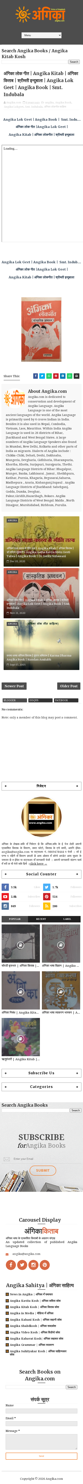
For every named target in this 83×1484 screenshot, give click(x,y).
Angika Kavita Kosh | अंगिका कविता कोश (35, 1300)
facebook (61, 700)
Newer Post (14, 686)
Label (67, 919)
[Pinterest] (45, 1265)
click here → (38, 863)
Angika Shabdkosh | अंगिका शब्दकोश (33, 1326)
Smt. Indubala (34, 106)
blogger (10, 700)
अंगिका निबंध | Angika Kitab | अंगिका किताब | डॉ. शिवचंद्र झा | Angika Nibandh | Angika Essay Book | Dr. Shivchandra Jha (21, 1012)
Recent (41, 919)
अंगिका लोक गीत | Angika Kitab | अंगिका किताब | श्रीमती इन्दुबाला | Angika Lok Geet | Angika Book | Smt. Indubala (38, 604)
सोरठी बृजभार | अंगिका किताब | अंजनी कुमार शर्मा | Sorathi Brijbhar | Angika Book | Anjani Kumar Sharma (21, 965)
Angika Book (63, 102)
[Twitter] (22, 1265)
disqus (33, 700)
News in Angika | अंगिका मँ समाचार (31, 1294)
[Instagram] (33, 1265)
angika (49, 102)
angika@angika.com (26, 1254)
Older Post (69, 686)
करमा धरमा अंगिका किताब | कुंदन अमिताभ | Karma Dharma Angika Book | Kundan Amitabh (39, 657)
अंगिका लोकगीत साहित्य (55, 106)
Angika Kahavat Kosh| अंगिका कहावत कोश (36, 1338)
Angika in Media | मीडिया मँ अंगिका (31, 1313)
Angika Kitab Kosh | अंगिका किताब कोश (34, 1307)
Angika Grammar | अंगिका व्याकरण (32, 1344)
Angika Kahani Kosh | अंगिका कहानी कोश (36, 1319)
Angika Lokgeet (14, 106)
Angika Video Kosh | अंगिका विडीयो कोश (35, 1332)
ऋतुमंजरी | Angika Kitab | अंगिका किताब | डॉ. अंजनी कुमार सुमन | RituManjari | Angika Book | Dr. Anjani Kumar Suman (21, 1059)
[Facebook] (11, 1265)
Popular (15, 919)
